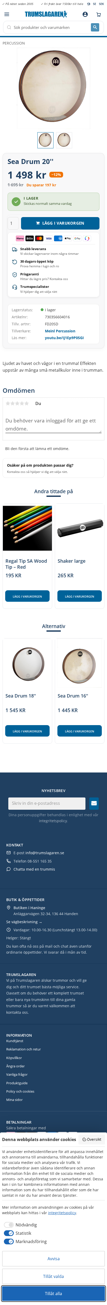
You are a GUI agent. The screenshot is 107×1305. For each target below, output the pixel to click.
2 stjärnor (12, 403)
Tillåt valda (53, 1276)
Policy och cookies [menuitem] (20, 1091)
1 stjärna (7, 403)
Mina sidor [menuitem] (14, 1099)
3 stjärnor (17, 403)
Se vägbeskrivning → (24, 921)
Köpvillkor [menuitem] (14, 1057)
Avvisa (54, 1259)
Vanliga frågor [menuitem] (17, 1074)
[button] (6, 14)
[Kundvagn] (97, 14)
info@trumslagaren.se (44, 852)
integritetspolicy (53, 820)
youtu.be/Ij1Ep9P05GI (64, 337)
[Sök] (95, 27)
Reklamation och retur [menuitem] (23, 1049)
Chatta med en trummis (34, 869)
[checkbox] (19, 1225)
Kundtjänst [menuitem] (14, 1040)
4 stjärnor (21, 403)
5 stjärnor (26, 403)
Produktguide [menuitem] (17, 1083)
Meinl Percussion (60, 330)
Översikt (94, 1139)
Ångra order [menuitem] (15, 1066)
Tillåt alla (53, 1293)
